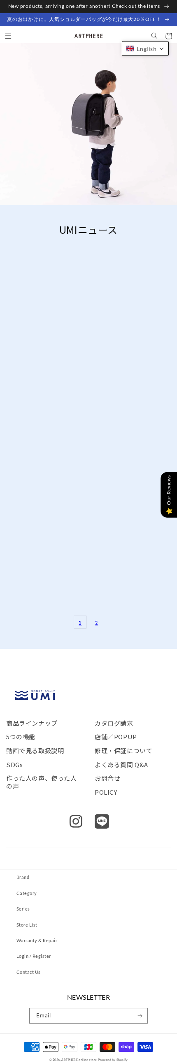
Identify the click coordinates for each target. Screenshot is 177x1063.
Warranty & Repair (36, 940)
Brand (22, 877)
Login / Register (33, 956)
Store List (26, 924)
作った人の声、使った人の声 (41, 782)
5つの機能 (20, 736)
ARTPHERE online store (79, 1059)
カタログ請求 (114, 723)
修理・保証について (123, 750)
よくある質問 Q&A (121, 764)
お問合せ (107, 778)
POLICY (106, 792)
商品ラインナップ (32, 723)
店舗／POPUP (116, 736)
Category (26, 893)
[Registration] (140, 1016)
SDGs (14, 764)
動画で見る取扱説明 (35, 750)
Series (23, 908)
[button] (8, 36)
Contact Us (28, 972)
